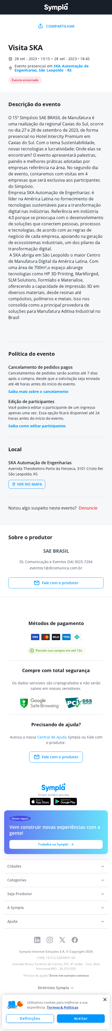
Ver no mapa (29, 484)
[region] (56, 1012)
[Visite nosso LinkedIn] (37, 940)
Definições (30, 1018)
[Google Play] (65, 801)
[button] (15, 1005)
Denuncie (88, 508)
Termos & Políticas (62, 1007)
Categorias (16, 879)
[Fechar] (105, 999)
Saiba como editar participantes (37, 425)
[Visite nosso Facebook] (75, 940)
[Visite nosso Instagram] (50, 940)
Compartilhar (60, 26)
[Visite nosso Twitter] (62, 940)
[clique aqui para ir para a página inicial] (56, 7)
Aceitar (81, 1018)
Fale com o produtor (60, 582)
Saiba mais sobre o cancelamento (38, 391)
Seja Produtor (19, 893)
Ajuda (12, 921)
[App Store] (40, 801)
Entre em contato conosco (69, 975)
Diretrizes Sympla (53, 987)
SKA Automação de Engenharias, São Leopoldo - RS (52, 68)
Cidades (14, 866)
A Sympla (15, 907)
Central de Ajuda (52, 737)
